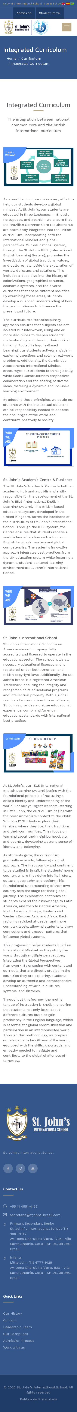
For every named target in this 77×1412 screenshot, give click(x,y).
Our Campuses (15, 1334)
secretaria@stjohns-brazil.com (35, 1215)
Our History (12, 1313)
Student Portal (50, 13)
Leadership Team (17, 1327)
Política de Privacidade (38, 1399)
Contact (9, 1320)
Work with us (14, 1347)
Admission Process (18, 1341)
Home (11, 58)
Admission (24, 13)
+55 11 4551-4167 (24, 1206)
